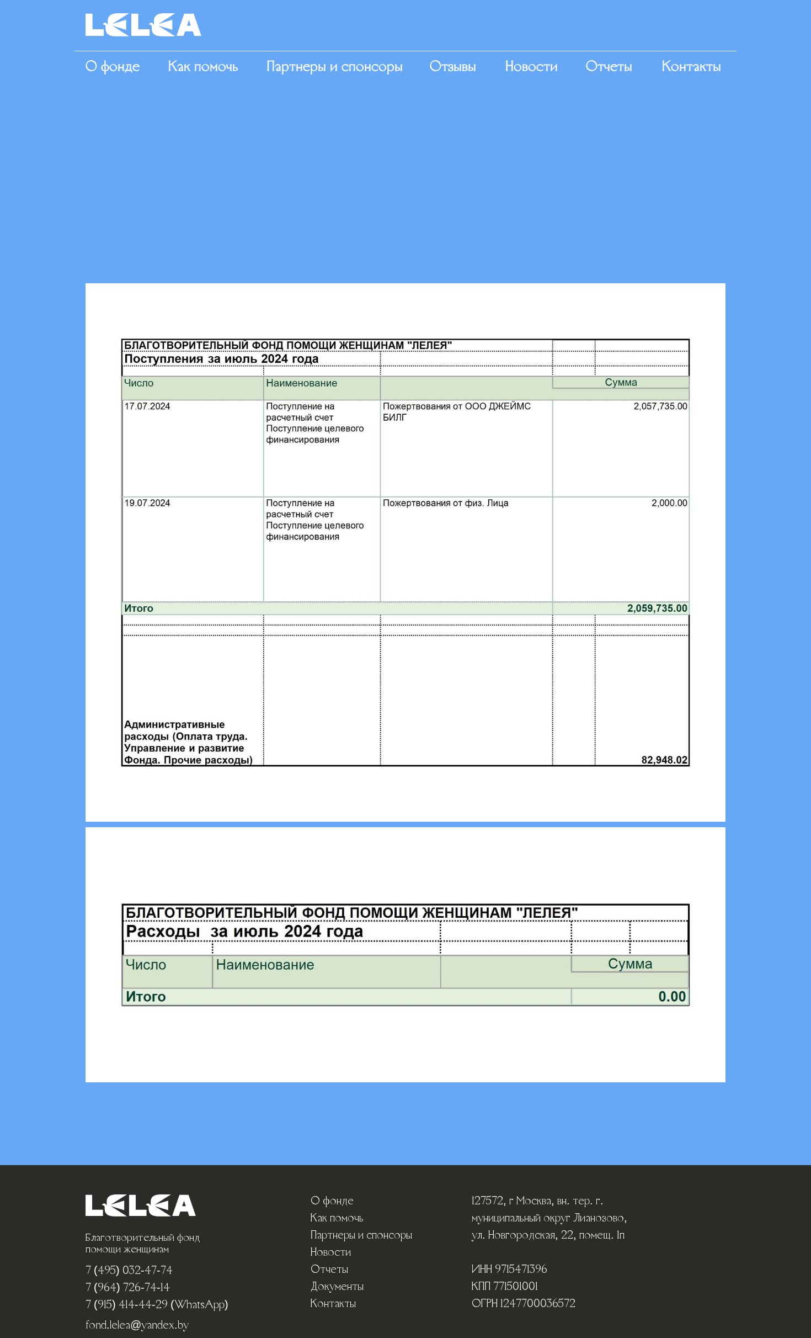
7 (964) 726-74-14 (128, 1288)
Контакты (691, 67)
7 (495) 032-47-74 (129, 1271)
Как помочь (203, 67)
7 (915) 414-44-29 (127, 1305)
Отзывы (453, 67)
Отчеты (609, 67)
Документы (337, 1287)
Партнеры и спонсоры (335, 67)
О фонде (113, 67)
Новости (531, 67)
